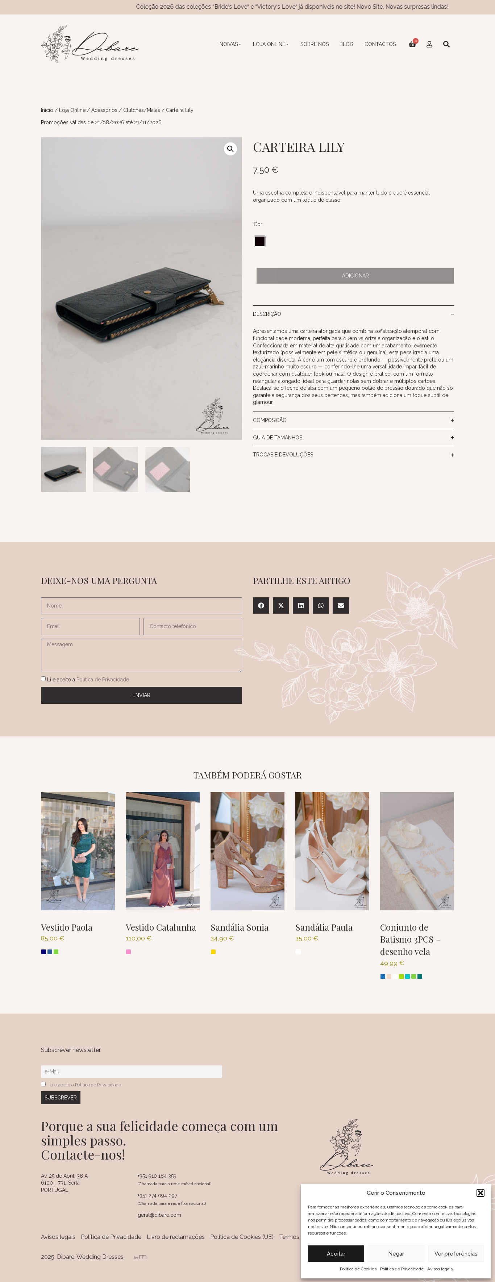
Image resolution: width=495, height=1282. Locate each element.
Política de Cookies (358, 1268)
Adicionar (355, 276)
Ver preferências (456, 1253)
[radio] (259, 241)
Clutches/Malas (141, 110)
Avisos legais (440, 1268)
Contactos (380, 44)
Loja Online (269, 44)
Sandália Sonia (240, 927)
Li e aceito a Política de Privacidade (85, 1084)
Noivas (229, 44)
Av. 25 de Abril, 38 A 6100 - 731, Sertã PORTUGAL (64, 1183)
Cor (258, 224)
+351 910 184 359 (157, 1176)
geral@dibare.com (159, 1215)
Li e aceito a (88, 679)
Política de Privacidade (402, 1268)
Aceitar (336, 1253)
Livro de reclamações (176, 1236)
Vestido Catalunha (161, 927)
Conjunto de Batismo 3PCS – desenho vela (410, 939)
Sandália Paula (324, 927)
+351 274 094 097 (157, 1195)
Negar (396, 1253)
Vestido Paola (66, 927)
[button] (480, 1193)
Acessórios (104, 110)
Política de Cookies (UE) (242, 1236)
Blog (347, 44)
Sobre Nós (314, 44)
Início (47, 110)
